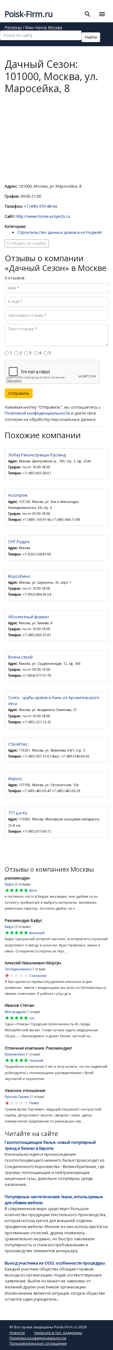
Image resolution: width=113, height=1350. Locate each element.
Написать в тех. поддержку (58, 1332)
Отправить (19, 393)
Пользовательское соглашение (38, 1343)
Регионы (13, 27)
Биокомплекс (15, 1054)
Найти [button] (91, 37)
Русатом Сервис (17, 1096)
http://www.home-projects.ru (43, 216)
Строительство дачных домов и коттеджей (59, 232)
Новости (17, 1332)
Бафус (9, 884)
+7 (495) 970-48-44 (40, 206)
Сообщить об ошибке (26, 243)
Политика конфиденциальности (37, 1338)
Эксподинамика (17, 969)
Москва (55, 27)
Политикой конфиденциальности (37, 413)
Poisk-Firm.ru (29, 13)
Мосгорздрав (15, 1012)
